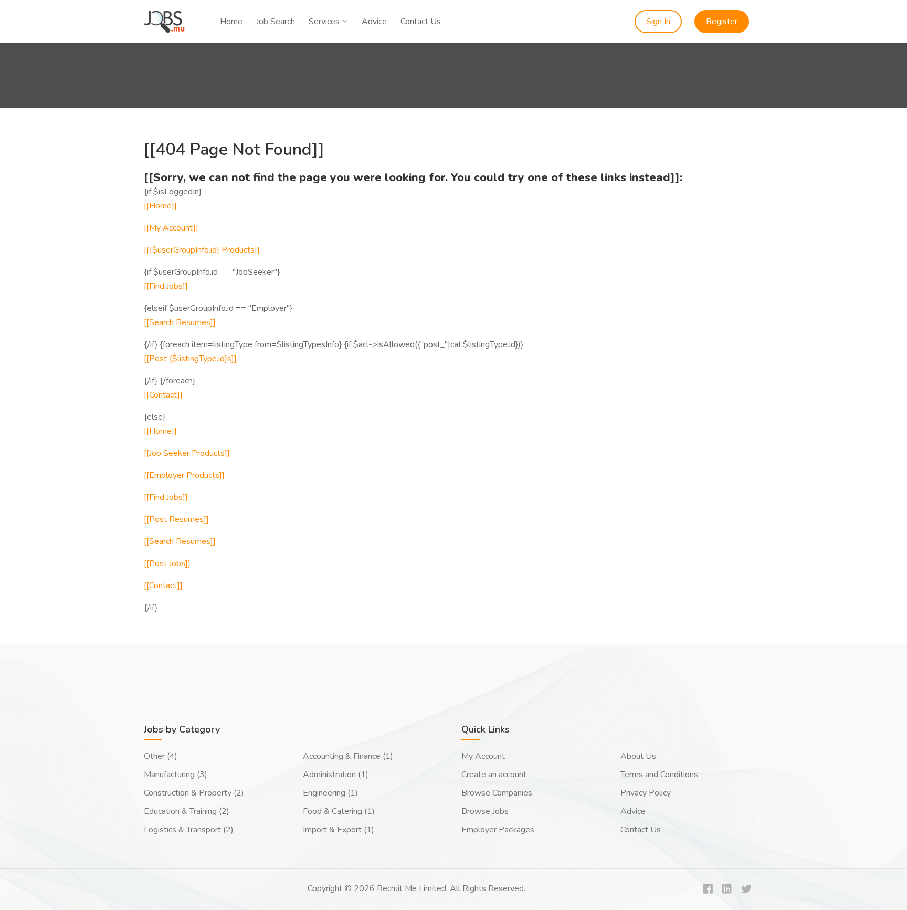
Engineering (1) (330, 793)
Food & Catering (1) (339, 811)
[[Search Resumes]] (180, 322)
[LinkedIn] (727, 890)
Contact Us (420, 21)
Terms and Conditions (659, 774)
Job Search (275, 21)
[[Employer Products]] (184, 475)
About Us (638, 756)
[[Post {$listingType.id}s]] (190, 358)
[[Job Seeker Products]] (187, 453)
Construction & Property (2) (194, 793)
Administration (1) (335, 774)
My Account (483, 756)
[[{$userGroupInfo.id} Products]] (202, 250)
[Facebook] (708, 890)
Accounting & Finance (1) (348, 756)
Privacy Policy (645, 793)
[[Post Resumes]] (176, 519)
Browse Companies (496, 793)
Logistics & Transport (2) (189, 829)
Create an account (493, 774)
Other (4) (160, 756)
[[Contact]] (163, 395)
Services (324, 21)
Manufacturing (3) (175, 774)
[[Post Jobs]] (167, 563)
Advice (374, 21)
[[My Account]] (171, 228)
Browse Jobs (485, 811)
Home (231, 21)
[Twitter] (746, 890)
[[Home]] (160, 206)
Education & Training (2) (186, 811)
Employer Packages (497, 829)
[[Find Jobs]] (166, 286)
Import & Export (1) (338, 829)
